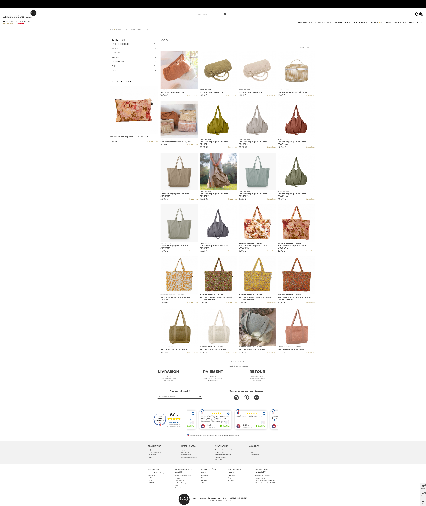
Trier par (302, 47)
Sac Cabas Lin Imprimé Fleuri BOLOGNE (253, 246)
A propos (184, 450)
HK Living (151, 483)
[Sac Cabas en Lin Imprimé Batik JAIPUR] (179, 275)
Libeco (177, 485)
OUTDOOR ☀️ (375, 23)
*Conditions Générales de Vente (224, 450)
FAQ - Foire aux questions (156, 450)
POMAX (203, 473)
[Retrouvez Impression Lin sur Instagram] (236, 397)
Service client (152, 455)
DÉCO (387, 23)
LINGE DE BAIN (358, 23)
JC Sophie (231, 480)
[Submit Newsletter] (200, 396)
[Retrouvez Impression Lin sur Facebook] (246, 397)
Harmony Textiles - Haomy (156, 473)
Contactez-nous (186, 455)
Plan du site (218, 459)
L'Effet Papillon (179, 480)
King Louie (231, 478)
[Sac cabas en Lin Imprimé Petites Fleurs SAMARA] (218, 275)
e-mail (29, 21)
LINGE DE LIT (324, 23)
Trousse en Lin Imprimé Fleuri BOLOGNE (130, 137)
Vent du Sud (151, 475)
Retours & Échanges (154, 452)
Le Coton (250, 452)
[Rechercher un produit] (225, 14)
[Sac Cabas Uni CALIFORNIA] (179, 327)
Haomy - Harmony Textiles (183, 475)
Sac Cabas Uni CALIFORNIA (174, 349)
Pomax (150, 480)
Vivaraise (177, 478)
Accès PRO (151, 457)
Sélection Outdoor (260, 478)
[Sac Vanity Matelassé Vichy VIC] (296, 70)
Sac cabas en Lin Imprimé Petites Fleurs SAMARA (216, 298)
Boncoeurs (204, 475)
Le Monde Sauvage (181, 483)
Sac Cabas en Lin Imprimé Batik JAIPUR (176, 298)
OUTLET (419, 23)
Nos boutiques (185, 452)
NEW (300, 23)
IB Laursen (204, 478)
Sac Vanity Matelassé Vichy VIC (293, 92)
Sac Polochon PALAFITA (172, 92)
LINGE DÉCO (308, 23)
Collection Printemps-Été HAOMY (265, 480)
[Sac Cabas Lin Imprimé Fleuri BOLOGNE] (257, 223)
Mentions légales (220, 452)
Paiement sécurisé (220, 457)
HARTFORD (231, 475)
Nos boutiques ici (9, 23)
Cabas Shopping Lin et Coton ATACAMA (214, 143)
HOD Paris (231, 473)
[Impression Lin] (20, 13)
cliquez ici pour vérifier (231, 435)
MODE (396, 23)
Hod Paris (151, 478)
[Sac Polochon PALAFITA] (179, 70)
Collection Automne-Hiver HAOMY (265, 483)
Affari (202, 483)
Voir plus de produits (238, 362)
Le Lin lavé (251, 450)
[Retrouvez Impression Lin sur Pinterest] (256, 397)
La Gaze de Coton (253, 455)
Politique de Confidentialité (223, 455)
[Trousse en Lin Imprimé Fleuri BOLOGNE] (134, 110)
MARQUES (407, 23)
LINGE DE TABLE (340, 23)
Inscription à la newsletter (189, 457)
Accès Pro (21, 23)
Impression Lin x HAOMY (262, 475)
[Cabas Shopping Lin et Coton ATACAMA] (218, 119)
